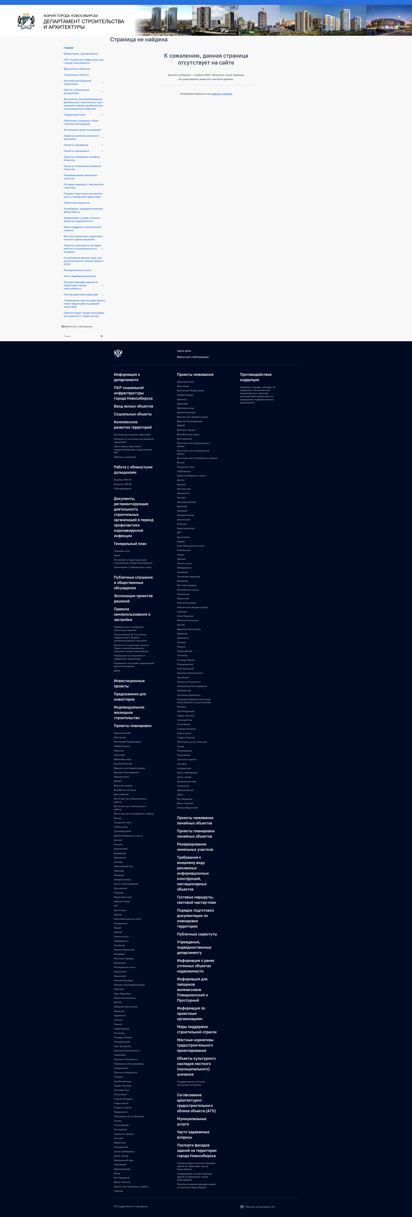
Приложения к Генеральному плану (132, 567)
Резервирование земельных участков (80, 177)
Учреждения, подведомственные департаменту (83, 210)
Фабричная (120, 1142)
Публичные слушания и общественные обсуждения (81, 122)
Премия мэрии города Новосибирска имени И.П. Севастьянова (84, 314)
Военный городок (123, 785)
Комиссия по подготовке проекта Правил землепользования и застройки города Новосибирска (131, 648)
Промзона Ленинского (126, 1059)
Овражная (119, 1011)
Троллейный (120, 1129)
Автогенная (120, 737)
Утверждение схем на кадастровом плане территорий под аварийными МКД (84, 303)
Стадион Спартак (123, 1107)
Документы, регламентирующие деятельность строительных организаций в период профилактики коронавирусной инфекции (83, 103)
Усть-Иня (118, 1138)
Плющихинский (122, 1041)
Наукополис (120, 971)
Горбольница (120, 826)
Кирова (118, 914)
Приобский (120, 1054)
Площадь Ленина (123, 1037)
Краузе (117, 927)
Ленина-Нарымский (124, 949)
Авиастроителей (122, 733)
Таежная (118, 1190)
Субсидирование (122, 488)
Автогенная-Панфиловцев (127, 741)
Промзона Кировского (125, 1072)
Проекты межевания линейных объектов (82, 158)
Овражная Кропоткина (125, 1006)
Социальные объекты (76, 74)
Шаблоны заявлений (125, 457)
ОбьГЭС (118, 1002)
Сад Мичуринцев (122, 1081)
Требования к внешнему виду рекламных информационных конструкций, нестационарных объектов (193, 873)
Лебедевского (121, 941)
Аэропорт (119, 750)
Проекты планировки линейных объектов (82, 167)
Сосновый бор (121, 1090)
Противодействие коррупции (81, 294)
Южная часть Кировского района (131, 1186)
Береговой (119, 754)
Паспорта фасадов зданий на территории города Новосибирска (81, 285)
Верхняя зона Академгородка (129, 768)
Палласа (118, 1019)
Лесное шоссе (121, 936)
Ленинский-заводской (188, 576)
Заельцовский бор (123, 866)
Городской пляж (122, 822)
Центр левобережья (124, 1151)
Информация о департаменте (81, 53)
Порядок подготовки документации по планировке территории (83, 195)
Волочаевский (121, 794)
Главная (68, 47)
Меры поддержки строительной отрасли (82, 228)
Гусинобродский (122, 831)
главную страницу (221, 93)
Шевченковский (122, 1169)
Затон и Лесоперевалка (126, 883)
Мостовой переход (123, 958)
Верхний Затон (121, 776)
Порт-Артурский (122, 1046)
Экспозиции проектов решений (82, 129)
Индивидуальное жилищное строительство (129, 712)
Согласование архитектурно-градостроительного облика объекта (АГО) (83, 261)
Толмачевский (121, 1125)
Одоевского (120, 1015)
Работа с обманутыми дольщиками (76, 91)
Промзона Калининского (127, 1050)
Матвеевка (119, 954)
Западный (119, 875)
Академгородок (122, 746)
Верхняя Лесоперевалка (126, 772)
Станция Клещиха (123, 1098)
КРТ (116, 905)
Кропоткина (120, 910)
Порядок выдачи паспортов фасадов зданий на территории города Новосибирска (196, 1166)
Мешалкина (120, 962)
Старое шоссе (121, 1103)
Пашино (118, 1024)
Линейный (119, 945)
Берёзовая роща (122, 759)
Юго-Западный (121, 1177)
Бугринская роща (123, 763)
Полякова (119, 1033)
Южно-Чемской (122, 1182)
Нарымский (120, 976)
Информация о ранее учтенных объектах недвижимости (82, 219)
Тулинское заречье (123, 1133)
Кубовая (118, 932)
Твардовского (121, 1111)
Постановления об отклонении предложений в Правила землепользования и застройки (130, 637)
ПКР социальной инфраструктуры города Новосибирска (84, 61)
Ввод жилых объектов (77, 68)
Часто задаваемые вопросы (80, 276)
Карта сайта (184, 350)
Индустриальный (123, 897)
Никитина (119, 989)
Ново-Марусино (122, 993)
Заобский (119, 870)
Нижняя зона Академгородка (129, 984)
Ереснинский (120, 848)
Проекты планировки (76, 150)
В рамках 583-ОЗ (122, 479)
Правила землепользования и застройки (81, 137)
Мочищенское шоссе (125, 967)
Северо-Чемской (122, 1085)
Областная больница (125, 997)
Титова (117, 1120)
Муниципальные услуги (77, 270)
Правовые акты (122, 551)
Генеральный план (74, 114)
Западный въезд (122, 879)
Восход (117, 818)
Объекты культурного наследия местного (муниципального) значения (82, 248)
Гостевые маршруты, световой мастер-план (84, 186)
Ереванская (120, 853)
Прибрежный (121, 1068)
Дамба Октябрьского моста (128, 835)
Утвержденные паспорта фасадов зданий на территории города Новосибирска (194, 1176)
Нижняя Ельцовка (123, 980)
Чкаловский (120, 1164)
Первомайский (121, 1028)
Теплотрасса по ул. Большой (129, 1116)
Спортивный (120, 1094)
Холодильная (121, 1147)
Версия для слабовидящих (193, 356)
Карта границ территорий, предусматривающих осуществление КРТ (133, 449)
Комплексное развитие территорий (77, 82)
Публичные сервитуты (77, 202)
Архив (117, 555)
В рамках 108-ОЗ (122, 484)
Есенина (118, 844)
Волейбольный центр (125, 790)
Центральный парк (123, 1160)
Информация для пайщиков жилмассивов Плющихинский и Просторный (192, 989)
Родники (118, 1076)
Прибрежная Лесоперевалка (129, 1063)
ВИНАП (118, 781)
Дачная (118, 840)
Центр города (121, 1155)
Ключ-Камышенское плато (127, 918)
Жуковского (120, 857)
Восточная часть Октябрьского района (134, 813)
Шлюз (117, 1173)
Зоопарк (118, 861)
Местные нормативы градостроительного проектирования (83, 238)
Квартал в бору (122, 901)
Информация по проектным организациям (191, 1013)
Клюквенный (120, 923)
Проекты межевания (76, 144)
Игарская (119, 892)
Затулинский (120, 888)
